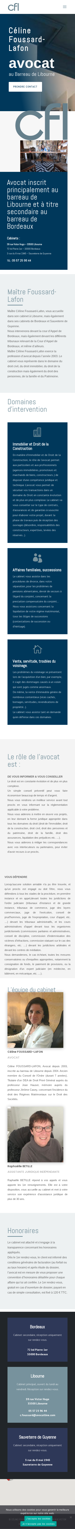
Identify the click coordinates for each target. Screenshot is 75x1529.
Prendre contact (25, 86)
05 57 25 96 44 (21, 260)
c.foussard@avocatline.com (37, 1415)
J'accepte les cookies (38, 1518)
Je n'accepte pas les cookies (38, 1523)
